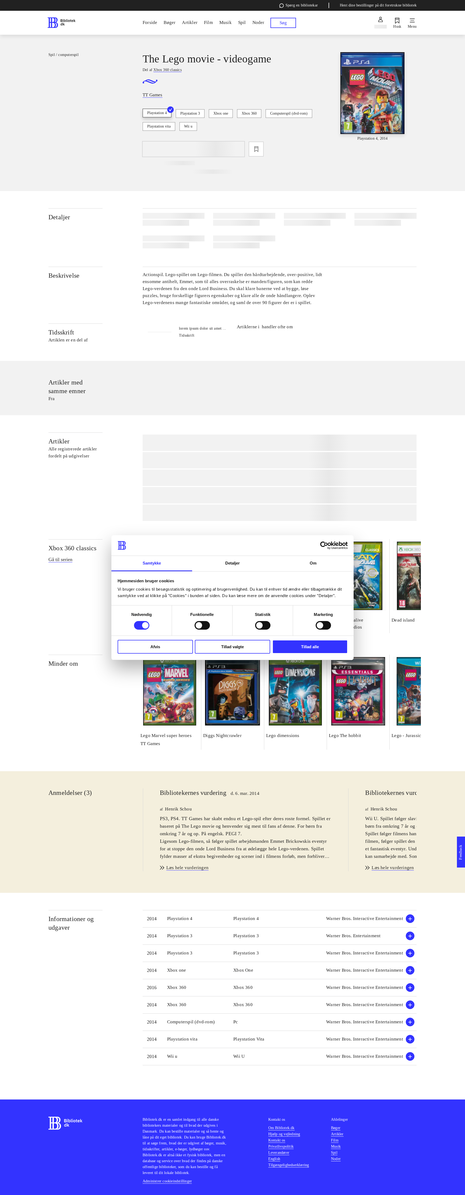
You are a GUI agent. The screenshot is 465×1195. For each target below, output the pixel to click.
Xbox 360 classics (72, 548)
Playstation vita (159, 126)
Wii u (188, 126)
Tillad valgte (232, 646)
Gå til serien (60, 559)
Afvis (155, 646)
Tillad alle (310, 646)
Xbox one (220, 113)
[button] (280, 919)
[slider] (372, 97)
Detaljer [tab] (232, 563)
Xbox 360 (249, 113)
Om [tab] (313, 563)
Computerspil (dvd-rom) (289, 113)
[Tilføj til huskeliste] (256, 149)
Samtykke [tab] (152, 563)
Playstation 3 (190, 113)
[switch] (202, 625)
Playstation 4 (157, 113)
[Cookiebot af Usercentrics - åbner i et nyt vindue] (324, 545)
